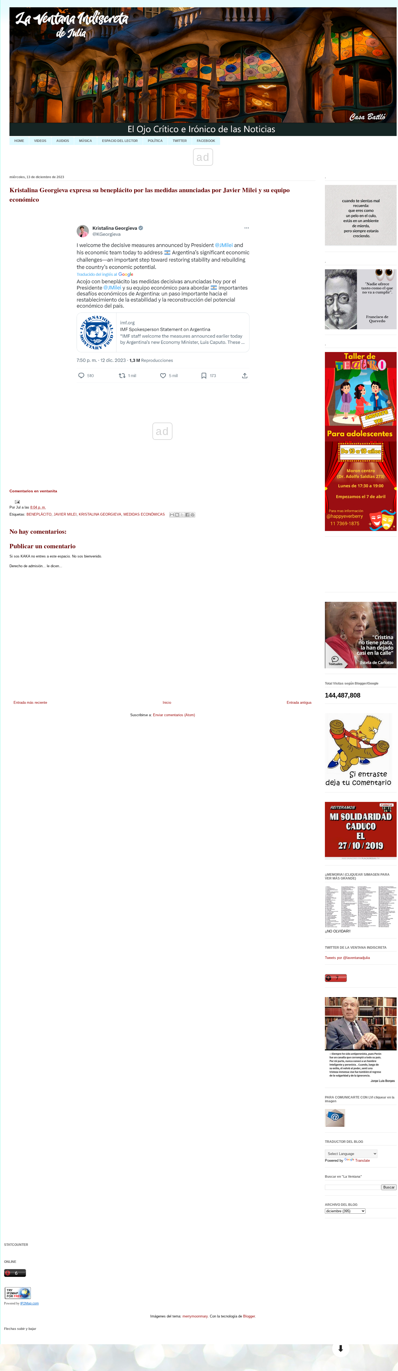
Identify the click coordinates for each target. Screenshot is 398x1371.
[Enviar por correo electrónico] (172, 514)
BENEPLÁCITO (39, 514)
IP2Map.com (29, 1303)
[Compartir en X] (182, 514)
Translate (362, 1160)
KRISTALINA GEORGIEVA (100, 514)
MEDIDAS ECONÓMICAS (144, 514)
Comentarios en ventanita (33, 491)
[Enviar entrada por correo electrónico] (16, 502)
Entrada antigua (299, 703)
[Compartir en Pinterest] (192, 514)
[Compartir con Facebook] (187, 514)
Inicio (167, 703)
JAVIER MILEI (65, 514)
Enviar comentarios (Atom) (174, 715)
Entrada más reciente (30, 703)
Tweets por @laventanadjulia (347, 958)
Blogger (249, 1316)
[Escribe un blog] (177, 514)
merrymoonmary (195, 1316)
